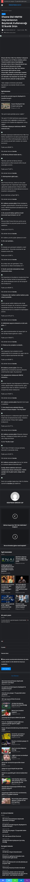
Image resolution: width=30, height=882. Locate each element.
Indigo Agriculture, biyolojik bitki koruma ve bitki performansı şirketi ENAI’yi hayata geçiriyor (7, 568)
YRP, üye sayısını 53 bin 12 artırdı (11, 699)
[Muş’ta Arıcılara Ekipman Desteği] (6, 750)
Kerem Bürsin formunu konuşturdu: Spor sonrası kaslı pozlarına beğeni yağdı (7, 587)
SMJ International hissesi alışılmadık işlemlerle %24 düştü (12, 681)
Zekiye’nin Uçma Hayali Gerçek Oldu (12, 768)
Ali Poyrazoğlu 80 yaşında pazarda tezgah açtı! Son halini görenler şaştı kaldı (21, 587)
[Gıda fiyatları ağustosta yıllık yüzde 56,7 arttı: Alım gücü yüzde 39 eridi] (6, 781)
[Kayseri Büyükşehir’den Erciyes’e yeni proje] (5, 106)
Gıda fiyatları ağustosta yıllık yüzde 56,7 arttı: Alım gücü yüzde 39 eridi (19, 780)
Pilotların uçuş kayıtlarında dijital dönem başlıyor (21, 605)
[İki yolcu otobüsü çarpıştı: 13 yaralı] (6, 743)
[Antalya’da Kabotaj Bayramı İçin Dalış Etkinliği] (6, 706)
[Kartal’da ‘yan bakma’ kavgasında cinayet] (6, 736)
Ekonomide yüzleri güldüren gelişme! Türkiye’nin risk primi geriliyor (20, 800)
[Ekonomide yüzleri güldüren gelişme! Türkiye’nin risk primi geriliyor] (6, 801)
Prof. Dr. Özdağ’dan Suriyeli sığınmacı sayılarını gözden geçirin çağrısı (13, 722)
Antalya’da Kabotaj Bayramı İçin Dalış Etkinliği (19, 704)
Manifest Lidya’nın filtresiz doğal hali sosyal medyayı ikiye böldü (22, 559)
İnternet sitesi (4, 653)
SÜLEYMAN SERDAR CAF (9, 30)
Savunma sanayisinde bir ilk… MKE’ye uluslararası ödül (7, 605)
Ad (2, 641)
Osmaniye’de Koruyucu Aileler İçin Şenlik (13, 717)
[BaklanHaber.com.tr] (15, 5)
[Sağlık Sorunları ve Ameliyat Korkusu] (6, 758)
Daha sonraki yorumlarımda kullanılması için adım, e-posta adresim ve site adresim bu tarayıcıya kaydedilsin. (15, 662)
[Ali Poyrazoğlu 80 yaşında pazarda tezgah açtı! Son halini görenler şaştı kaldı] (22, 579)
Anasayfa (5, 10)
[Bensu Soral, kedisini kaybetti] (6, 713)
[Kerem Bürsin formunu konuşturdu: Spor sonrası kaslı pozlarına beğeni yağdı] (7, 579)
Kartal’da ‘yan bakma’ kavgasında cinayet (18, 734)
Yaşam (10, 10)
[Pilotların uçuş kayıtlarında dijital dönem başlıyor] (22, 598)
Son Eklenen (15, 676)
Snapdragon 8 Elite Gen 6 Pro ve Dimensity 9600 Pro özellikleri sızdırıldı (14, 793)
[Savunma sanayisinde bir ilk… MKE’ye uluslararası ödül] (7, 598)
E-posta (3, 647)
